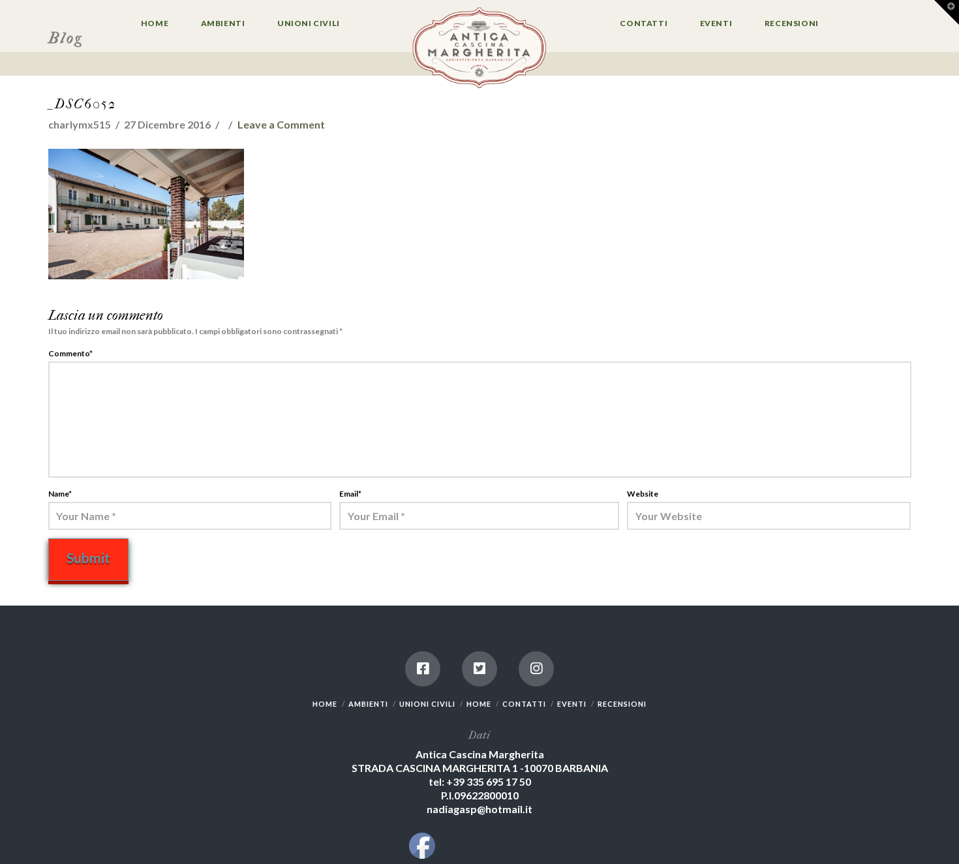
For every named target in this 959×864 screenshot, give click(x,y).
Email (350, 494)
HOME (324, 704)
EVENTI (571, 704)
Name (60, 494)
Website (642, 494)
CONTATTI (524, 704)
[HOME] (479, 49)
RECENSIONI (622, 704)
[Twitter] (479, 669)
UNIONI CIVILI (427, 704)
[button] (946, 12)
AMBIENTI (368, 704)
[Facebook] (422, 669)
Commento (70, 353)
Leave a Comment (281, 124)
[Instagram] (536, 669)
